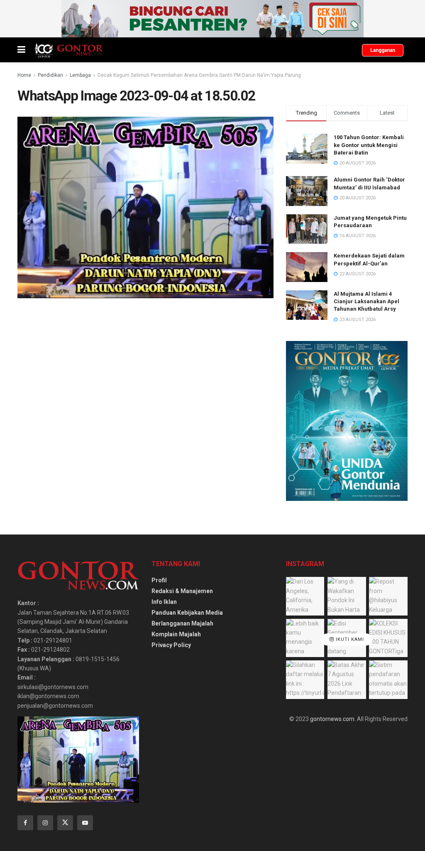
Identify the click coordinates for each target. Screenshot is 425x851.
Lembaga (80, 75)
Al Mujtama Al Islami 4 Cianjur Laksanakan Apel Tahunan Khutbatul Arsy (366, 301)
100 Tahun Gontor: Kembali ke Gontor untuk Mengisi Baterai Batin (369, 144)
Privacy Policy (171, 645)
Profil (159, 580)
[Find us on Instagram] (45, 822)
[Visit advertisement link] (212, 18)
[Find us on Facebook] (25, 822)
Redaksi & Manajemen (182, 591)
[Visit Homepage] (69, 50)
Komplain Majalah (176, 634)
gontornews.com (332, 719)
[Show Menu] (21, 49)
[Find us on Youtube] (85, 822)
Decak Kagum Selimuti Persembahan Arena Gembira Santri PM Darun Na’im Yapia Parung (199, 75)
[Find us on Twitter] (65, 822)
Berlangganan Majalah (182, 623)
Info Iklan (164, 601)
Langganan (382, 50)
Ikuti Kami (349, 639)
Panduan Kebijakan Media (187, 612)
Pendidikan (50, 75)
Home (24, 75)
